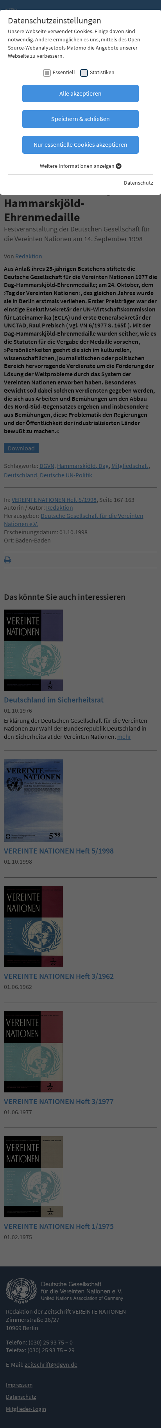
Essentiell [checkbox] (64, 72)
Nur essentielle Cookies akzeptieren (80, 144)
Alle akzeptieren (80, 93)
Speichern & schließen (80, 119)
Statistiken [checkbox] (102, 72)
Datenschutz (138, 182)
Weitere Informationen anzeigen (78, 165)
